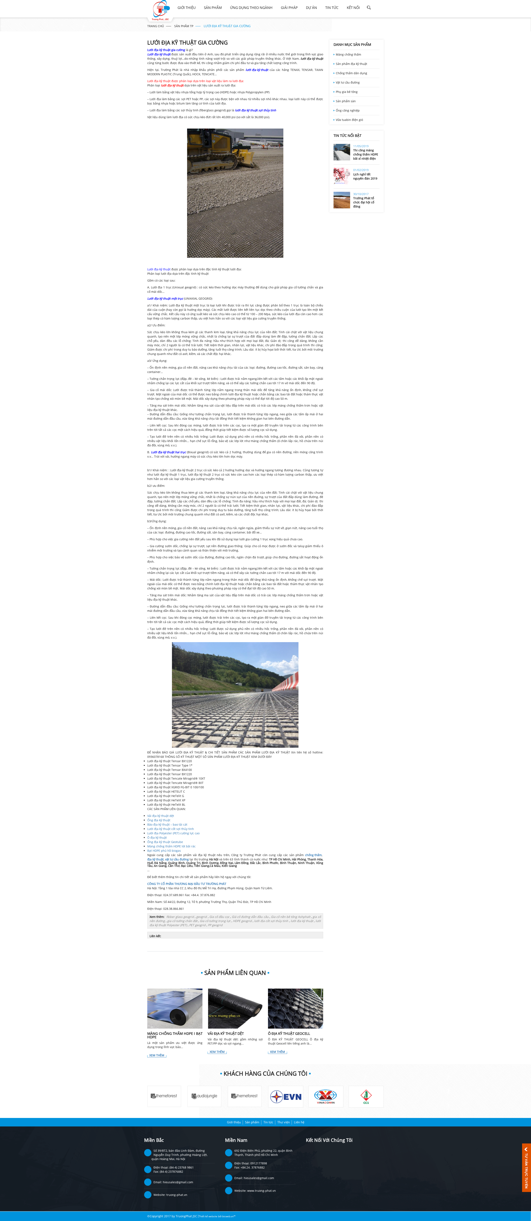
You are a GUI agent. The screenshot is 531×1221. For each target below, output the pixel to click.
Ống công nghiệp (348, 110)
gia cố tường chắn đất (182, 921)
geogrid (201, 917)
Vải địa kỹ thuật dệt (160, 816)
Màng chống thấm (348, 54)
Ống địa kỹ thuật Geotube (165, 842)
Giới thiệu (187, 7)
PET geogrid (197, 925)
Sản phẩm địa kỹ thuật (351, 64)
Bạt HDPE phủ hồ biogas (164, 851)
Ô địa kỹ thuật (157, 838)
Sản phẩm (213, 7)
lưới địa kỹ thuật (302, 921)
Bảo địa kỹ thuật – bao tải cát (167, 824)
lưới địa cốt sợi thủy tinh (271, 921)
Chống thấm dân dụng (351, 73)
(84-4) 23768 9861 (181, 1167)
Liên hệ (299, 1122)
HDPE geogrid (242, 921)
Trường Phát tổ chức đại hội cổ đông (363, 202)
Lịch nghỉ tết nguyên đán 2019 (365, 176)
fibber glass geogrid (180, 917)
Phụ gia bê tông (347, 92)
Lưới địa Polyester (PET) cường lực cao (173, 833)
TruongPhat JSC (186, 1216)
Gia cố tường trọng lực (215, 921)
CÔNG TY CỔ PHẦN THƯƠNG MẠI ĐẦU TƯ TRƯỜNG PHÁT (186, 884)
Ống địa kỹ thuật (158, 820)
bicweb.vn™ (228, 1216)
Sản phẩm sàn (346, 101)
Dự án (311, 7)
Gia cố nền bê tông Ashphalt (290, 917)
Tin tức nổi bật (347, 135)
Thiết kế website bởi (210, 1216)
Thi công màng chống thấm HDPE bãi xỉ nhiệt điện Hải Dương (365, 154)
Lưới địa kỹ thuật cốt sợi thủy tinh (170, 829)
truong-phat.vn (176, 1195)
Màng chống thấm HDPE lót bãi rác (171, 846)
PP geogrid (215, 925)
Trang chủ (155, 26)
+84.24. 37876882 (253, 1167)
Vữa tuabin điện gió (349, 120)
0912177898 (258, 1163)
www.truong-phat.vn (261, 1191)
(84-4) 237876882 (171, 1172)
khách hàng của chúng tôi (265, 1073)
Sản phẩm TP (183, 26)
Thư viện (283, 1122)
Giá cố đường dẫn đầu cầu (250, 917)
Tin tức (332, 7)
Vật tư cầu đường (348, 82)
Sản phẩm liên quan (235, 973)
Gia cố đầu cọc (219, 917)
